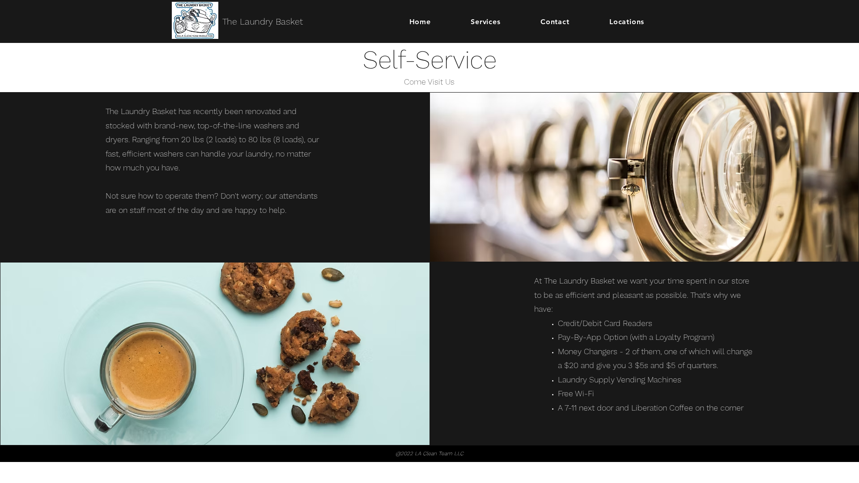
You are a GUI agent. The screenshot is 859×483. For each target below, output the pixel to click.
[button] (486, 22)
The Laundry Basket (141, 111)
